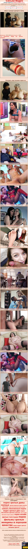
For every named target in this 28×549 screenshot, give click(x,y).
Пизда (12, 36)
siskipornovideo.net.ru (18, 2)
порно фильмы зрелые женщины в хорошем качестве (14, 520)
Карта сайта (12, 544)
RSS (18, 544)
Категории (8, 7)
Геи (16, 36)
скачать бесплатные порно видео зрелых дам (14, 510)
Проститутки (19, 7)
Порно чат (13, 7)
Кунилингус (6, 36)
